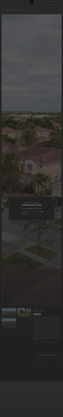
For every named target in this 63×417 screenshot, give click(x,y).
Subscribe (24, 212)
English (55, 1)
